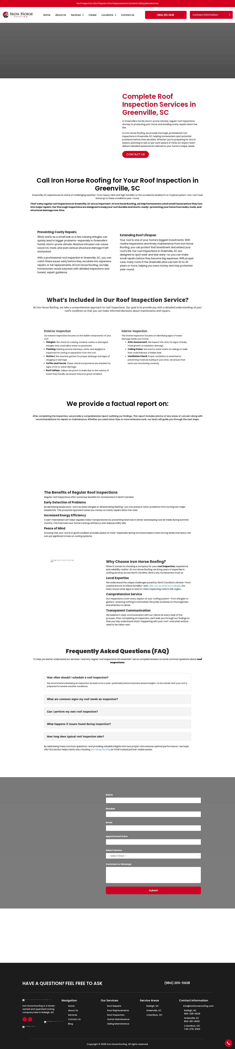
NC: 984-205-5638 (64, 800)
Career (93, 15)
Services (76, 15)
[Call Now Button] (228, 1043)
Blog (70, 1023)
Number (111, 808)
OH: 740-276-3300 (64, 819)
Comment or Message (118, 864)
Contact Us (127, 15)
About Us (60, 15)
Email (110, 822)
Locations (107, 15)
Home (46, 15)
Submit (153, 890)
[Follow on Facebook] (24, 1019)
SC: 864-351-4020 (64, 809)
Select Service (114, 850)
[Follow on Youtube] (30, 1019)
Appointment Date (117, 836)
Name (110, 794)
